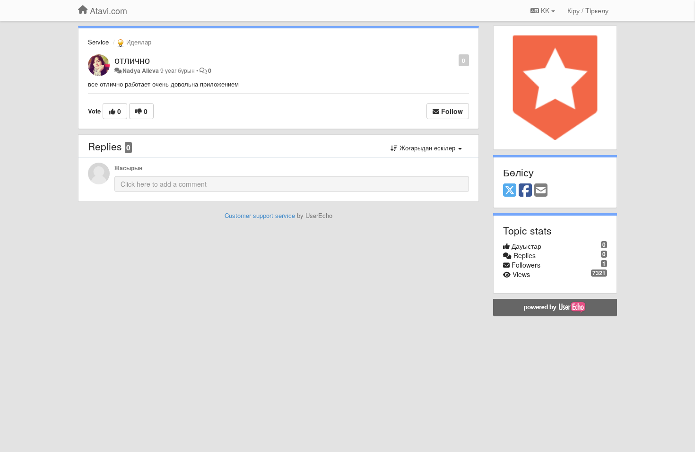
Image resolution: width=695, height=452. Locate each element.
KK (545, 10)
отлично (132, 60)
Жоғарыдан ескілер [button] (427, 147)
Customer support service (260, 215)
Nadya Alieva (140, 70)
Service (98, 41)
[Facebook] (525, 191)
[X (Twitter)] (509, 191)
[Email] (540, 191)
